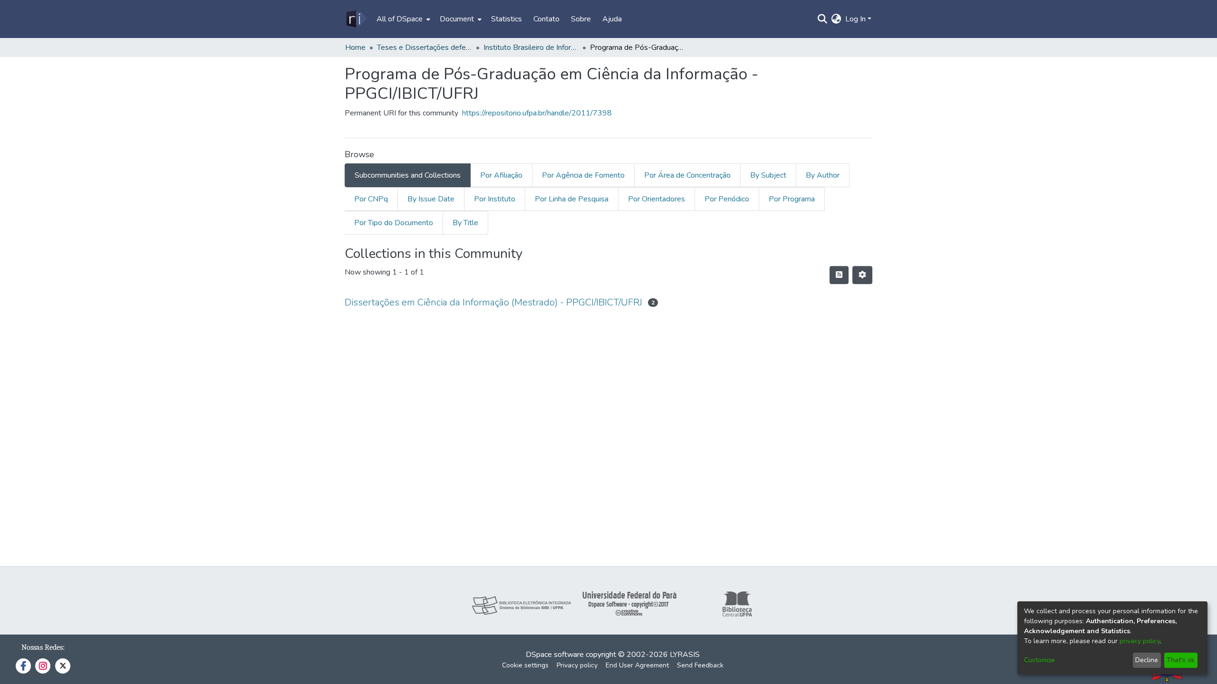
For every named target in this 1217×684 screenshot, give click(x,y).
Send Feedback (700, 665)
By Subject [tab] (768, 175)
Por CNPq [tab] (371, 199)
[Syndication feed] (839, 275)
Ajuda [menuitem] (612, 19)
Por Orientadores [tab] (656, 199)
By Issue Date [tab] (430, 199)
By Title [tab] (465, 223)
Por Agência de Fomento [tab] (583, 175)
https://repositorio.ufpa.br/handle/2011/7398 (537, 113)
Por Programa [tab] (792, 199)
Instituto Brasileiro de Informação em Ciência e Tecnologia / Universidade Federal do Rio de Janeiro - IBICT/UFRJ (531, 47)
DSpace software (555, 654)
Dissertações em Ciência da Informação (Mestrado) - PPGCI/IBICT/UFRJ (493, 302)
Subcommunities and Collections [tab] (408, 175)
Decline (1146, 660)
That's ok (1181, 660)
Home (355, 47)
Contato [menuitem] (546, 19)
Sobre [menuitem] (581, 19)
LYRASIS (685, 654)
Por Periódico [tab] (727, 199)
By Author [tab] (823, 175)
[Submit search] (823, 19)
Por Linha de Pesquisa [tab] (571, 199)
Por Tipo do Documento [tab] (393, 223)
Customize (1039, 660)
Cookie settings (525, 665)
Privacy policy (577, 665)
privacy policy (1140, 641)
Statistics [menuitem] (506, 19)
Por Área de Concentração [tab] (687, 175)
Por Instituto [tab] (494, 199)
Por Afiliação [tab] (501, 175)
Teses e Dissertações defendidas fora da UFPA (424, 47)
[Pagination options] (862, 275)
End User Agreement (637, 665)
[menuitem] (402, 19)
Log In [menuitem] (855, 19)
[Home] (356, 19)
